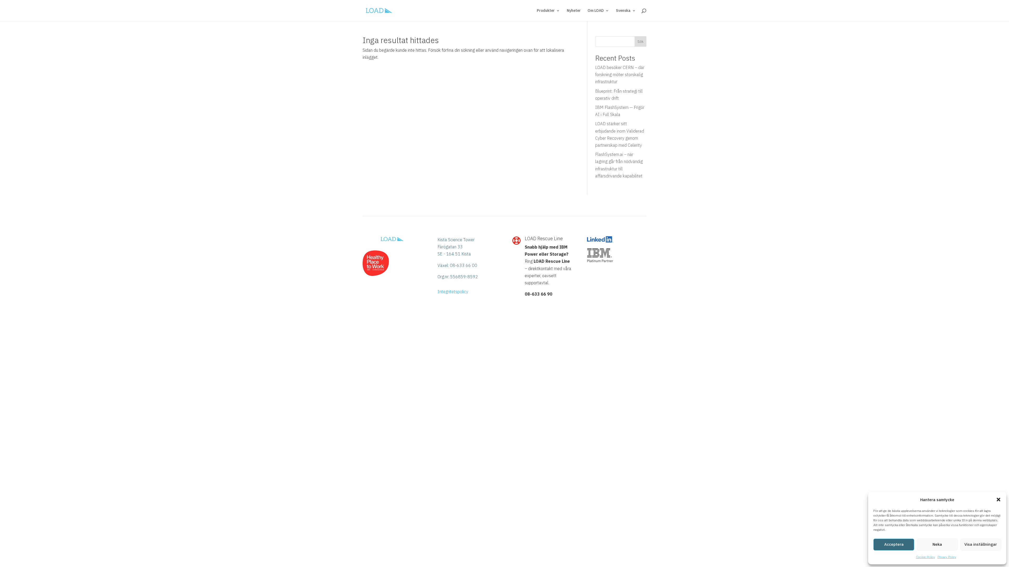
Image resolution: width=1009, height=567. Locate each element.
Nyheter (574, 11)
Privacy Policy (947, 557)
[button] (998, 499)
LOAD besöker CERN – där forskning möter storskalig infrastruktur (619, 74)
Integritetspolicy (452, 291)
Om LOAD (596, 11)
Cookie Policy (925, 557)
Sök (640, 41)
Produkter (546, 11)
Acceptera (894, 544)
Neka (937, 544)
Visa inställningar (980, 544)
